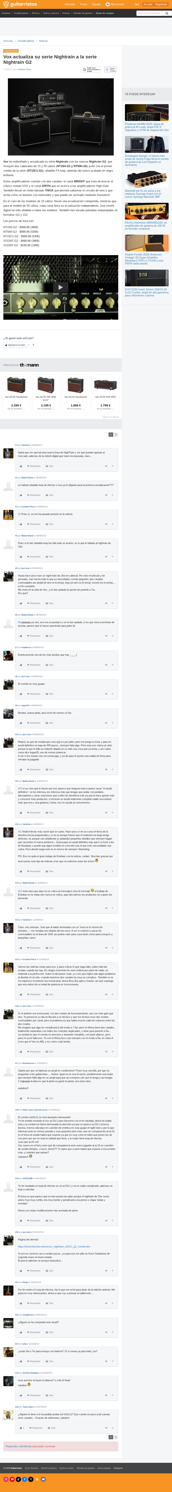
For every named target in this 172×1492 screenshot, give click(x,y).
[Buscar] (167, 13)
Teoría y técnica (51, 13)
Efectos (36, 13)
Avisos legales (104, 1468)
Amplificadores (21, 13)
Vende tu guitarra (49, 1468)
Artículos (70, 4)
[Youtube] (12, 1479)
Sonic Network (31, 1468)
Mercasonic (117, 4)
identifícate (26, 1446)
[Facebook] (24, 1479)
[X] (30, 1479)
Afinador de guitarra (82, 13)
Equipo (96, 4)
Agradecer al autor (16, 345)
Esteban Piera (24, 69)
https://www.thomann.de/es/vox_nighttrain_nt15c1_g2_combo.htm (54, 1246)
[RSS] (37, 1479)
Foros (83, 4)
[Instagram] (6, 1479)
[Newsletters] (43, 1479)
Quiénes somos (66, 1468)
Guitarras (6, 13)
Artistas (66, 13)
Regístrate (161, 4)
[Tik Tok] (18, 1479)
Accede (148, 4)
